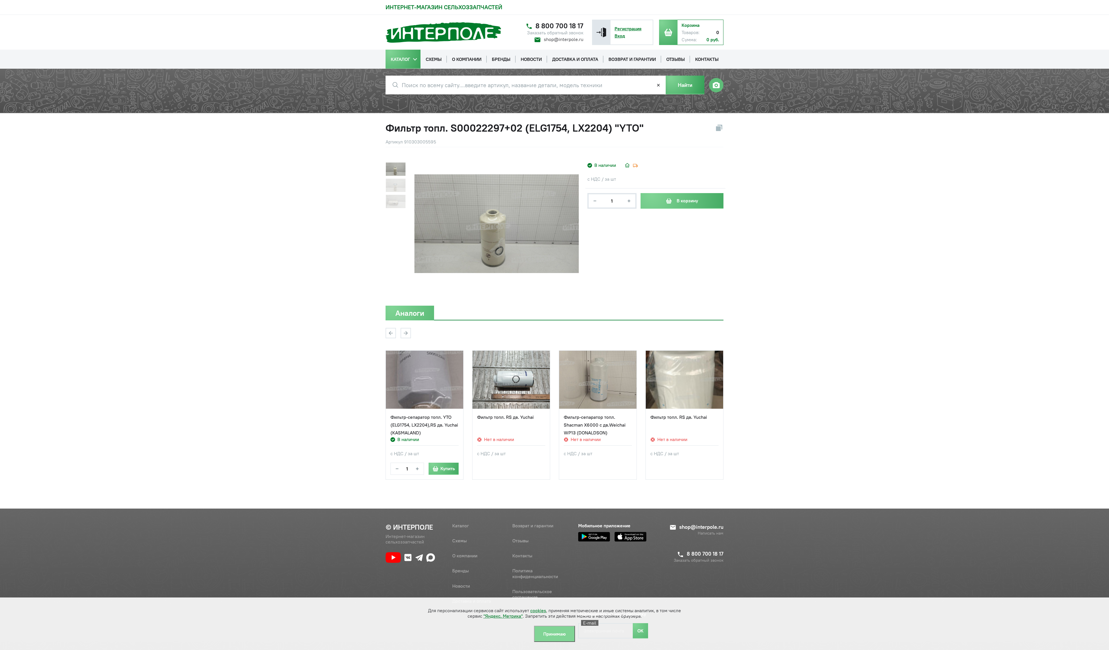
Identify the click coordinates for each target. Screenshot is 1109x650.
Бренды (460, 571)
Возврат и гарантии (532, 525)
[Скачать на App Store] (630, 536)
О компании (464, 556)
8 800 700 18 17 (559, 26)
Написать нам (710, 533)
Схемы (459, 540)
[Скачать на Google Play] (594, 536)
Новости (461, 586)
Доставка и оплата (471, 601)
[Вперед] (406, 333)
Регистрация (628, 28)
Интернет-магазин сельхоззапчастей (444, 7)
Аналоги (409, 313)
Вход (620, 36)
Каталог (460, 525)
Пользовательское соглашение (532, 594)
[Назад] (391, 333)
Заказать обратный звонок (555, 33)
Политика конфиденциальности (535, 573)
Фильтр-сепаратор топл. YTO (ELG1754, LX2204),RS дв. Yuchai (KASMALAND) (424, 425)
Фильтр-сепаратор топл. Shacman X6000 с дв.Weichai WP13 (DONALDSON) (595, 425)
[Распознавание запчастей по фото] (716, 85)
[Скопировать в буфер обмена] (719, 128)
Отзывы (520, 540)
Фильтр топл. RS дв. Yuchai (505, 417)
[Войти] (601, 32)
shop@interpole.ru (563, 39)
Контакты (522, 556)
